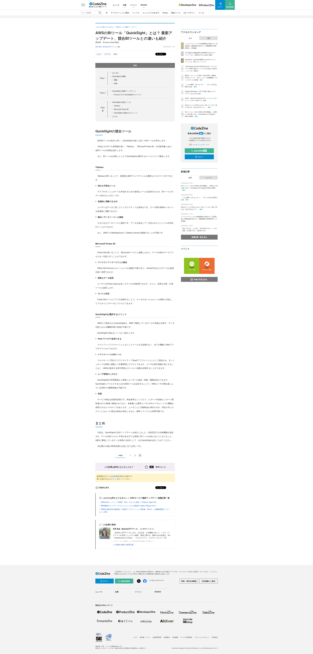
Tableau (117, 105)
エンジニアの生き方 (151, 12)
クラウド (107, 54)
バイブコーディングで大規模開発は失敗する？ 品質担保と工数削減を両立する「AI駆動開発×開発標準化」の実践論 (201, 45)
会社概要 (175, 637)
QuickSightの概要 (119, 76)
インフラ (136, 12)
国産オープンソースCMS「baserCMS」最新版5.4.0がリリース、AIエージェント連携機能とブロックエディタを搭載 (201, 77)
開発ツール (175, 12)
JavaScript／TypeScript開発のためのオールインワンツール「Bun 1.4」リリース (200, 60)
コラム (99, 54)
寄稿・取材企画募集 (189, 581)
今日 (190, 38)
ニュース (115, 5)
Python (165, 12)
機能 (115, 80)
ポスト (161, 54)
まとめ (114, 116)
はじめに (115, 72)
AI (106, 12)
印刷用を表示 (104, 487)
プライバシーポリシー (202, 637)
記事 (124, 5)
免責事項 (167, 637)
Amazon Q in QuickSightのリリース (127, 94)
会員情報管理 (157, 637)
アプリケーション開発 (120, 12)
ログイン (113, 479)
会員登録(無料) (118, 476)
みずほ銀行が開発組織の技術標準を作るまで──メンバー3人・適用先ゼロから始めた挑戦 (200, 54)
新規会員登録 (200, 151)
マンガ (201, 12)
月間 (208, 38)
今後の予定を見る (200, 279)
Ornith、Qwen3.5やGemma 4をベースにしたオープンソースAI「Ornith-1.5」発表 (201, 99)
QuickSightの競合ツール (121, 102)
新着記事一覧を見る (199, 237)
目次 (135, 65)
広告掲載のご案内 (208, 581)
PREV (121, 455)
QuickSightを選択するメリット (126, 113)
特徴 (115, 83)
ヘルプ (135, 637)
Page (102, 78)
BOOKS (144, 5)
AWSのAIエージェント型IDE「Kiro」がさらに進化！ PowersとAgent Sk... (129, 502)
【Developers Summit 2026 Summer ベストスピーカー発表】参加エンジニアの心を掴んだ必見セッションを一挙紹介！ (201, 68)
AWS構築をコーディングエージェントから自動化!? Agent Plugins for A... (129, 505)
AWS (115, 54)
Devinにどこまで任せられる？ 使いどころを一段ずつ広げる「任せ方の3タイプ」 (201, 106)
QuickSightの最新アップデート (124, 91)
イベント (133, 5)
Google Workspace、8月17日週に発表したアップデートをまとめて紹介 (200, 92)
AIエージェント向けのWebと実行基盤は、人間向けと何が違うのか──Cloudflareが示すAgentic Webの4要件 (201, 114)
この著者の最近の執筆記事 (123, 544)
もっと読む (103, 512)
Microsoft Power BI (121, 109)
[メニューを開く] (83, 5)
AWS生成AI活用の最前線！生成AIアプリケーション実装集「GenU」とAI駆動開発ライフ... (135, 509)
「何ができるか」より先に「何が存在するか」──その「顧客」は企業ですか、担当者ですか (199, 229)
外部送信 (215, 637)
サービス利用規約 (186, 637)
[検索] (100, 12)
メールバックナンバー (200, 144)
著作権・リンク (145, 637)
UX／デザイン (189, 12)
